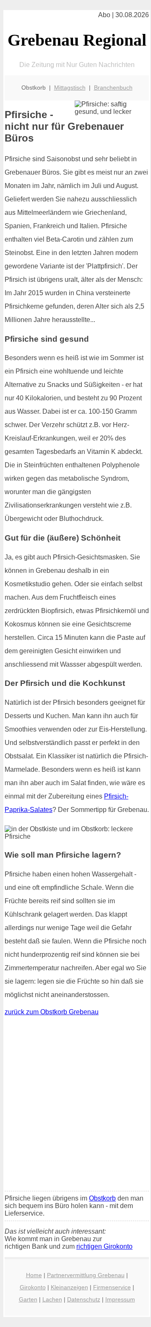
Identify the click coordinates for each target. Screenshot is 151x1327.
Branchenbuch (113, 87)
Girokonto (33, 1287)
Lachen (52, 1299)
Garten (28, 1299)
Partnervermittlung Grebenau (86, 1275)
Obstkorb (102, 1198)
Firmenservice (112, 1287)
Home (34, 1275)
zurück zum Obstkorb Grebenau (52, 1011)
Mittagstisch (70, 87)
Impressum (120, 1299)
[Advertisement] (75, 1105)
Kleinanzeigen (69, 1287)
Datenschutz (83, 1299)
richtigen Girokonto (104, 1246)
